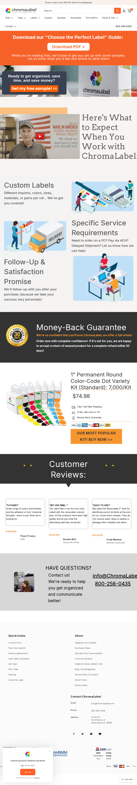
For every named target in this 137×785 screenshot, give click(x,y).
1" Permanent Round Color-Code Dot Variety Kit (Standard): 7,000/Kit (101, 381)
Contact (9, 26)
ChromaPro (92, 17)
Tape (20, 17)
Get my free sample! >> (34, 88)
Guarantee (75, 17)
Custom (48, 17)
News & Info (108, 17)
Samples (61, 17)
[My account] (124, 10)
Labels (33, 17)
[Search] (117, 11)
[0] (129, 10)
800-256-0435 (124, 26)
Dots (7, 17)
